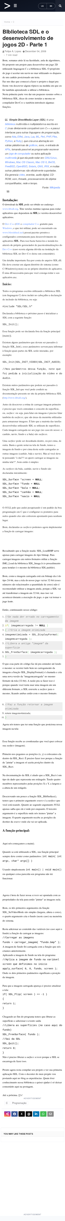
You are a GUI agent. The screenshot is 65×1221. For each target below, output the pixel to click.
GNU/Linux (51, 157)
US (42, 6)
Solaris (32, 166)
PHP (48, 136)
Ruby (19, 141)
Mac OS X (41, 162)
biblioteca (10, 124)
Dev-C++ (9, 223)
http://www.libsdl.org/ (14, 397)
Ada (14, 136)
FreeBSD (10, 166)
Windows (10, 162)
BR (51, 6)
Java (26, 136)
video (22, 174)
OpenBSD (21, 166)
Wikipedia (55, 187)
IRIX (46, 166)
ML (37, 136)
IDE (18, 223)
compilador (28, 223)
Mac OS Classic (25, 162)
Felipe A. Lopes (13, 51)
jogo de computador (19, 153)
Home (7, 22)
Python (9, 141)
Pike (54, 136)
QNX (40, 166)
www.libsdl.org (10, 208)
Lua (33, 136)
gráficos (33, 145)
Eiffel (20, 136)
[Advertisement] (32, 1180)
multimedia (11, 157)
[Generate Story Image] (7, 1114)
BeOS (51, 162)
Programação (19, 1103)
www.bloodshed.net (12, 232)
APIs (7, 149)
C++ (37, 223)
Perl (43, 136)
